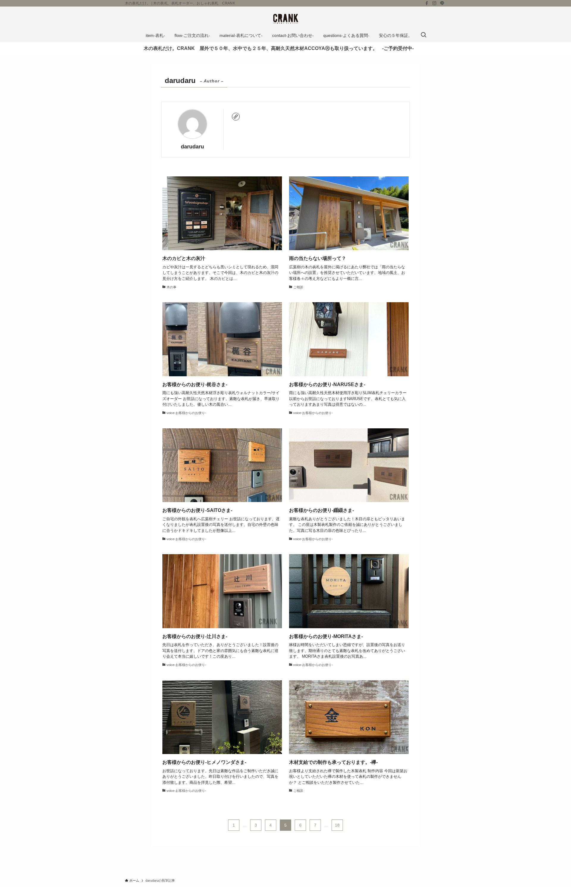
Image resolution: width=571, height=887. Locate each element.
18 (337, 825)
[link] (236, 116)
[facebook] (427, 3)
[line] (442, 3)
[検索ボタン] (423, 35)
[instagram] (434, 3)
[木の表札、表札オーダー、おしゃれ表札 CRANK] (285, 19)
